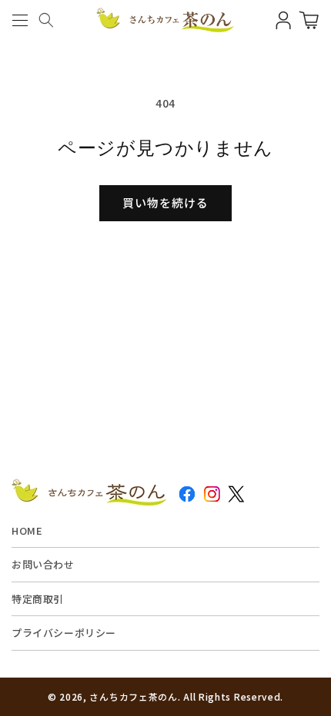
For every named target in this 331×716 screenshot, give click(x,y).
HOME (27, 530)
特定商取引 (38, 599)
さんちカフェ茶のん (133, 696)
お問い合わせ (43, 564)
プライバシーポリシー (64, 632)
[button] (19, 20)
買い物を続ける (165, 202)
